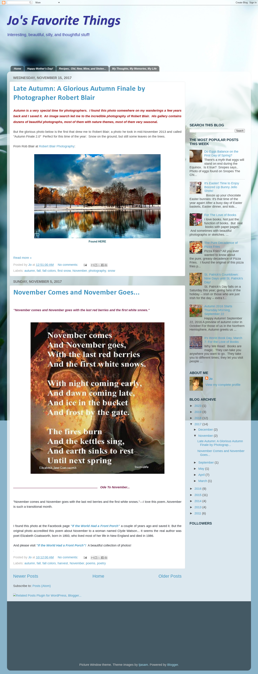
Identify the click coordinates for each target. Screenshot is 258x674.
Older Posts (170, 576)
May (201, 468)
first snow (64, 270)
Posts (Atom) (41, 586)
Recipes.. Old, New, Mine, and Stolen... (82, 68)
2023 (198, 406)
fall (39, 270)
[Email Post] (85, 264)
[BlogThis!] (96, 265)
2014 (198, 501)
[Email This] (92, 265)
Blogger (172, 664)
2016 (198, 488)
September (206, 462)
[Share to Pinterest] (106, 265)
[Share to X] (99, 265)
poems (90, 563)
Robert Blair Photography (56, 146)
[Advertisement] (74, 51)
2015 (198, 495)
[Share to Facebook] (102, 265)
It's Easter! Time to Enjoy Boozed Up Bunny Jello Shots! (221, 187)
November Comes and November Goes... (76, 292)
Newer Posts (25, 576)
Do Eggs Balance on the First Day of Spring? (221, 153)
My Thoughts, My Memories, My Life (134, 68)
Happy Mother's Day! (40, 68)
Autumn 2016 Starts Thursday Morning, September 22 (218, 310)
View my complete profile (222, 384)
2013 (198, 507)
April (202, 475)
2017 (198, 424)
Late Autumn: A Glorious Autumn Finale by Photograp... (220, 443)
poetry (101, 563)
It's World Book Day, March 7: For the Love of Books (223, 340)
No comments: (68, 264)
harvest (63, 563)
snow (111, 270)
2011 (198, 513)
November (79, 270)
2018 (198, 418)
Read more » (22, 257)
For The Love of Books (220, 215)
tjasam (143, 664)
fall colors (49, 270)
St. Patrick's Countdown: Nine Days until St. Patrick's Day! (223, 278)
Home (17, 68)
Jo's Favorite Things (64, 21)
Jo (211, 379)
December (206, 429)
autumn (29, 270)
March (203, 481)
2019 (198, 412)
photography (97, 270)
